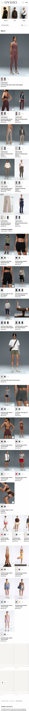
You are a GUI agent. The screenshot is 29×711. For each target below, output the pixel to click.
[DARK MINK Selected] (2, 183)
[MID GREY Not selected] (5, 569)
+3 (22, 113)
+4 (7, 569)
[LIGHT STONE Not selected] (19, 114)
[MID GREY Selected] (16, 602)
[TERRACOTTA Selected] (16, 441)
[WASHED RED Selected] (2, 534)
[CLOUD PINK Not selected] (5, 474)
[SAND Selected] (13, 534)
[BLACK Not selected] (8, 217)
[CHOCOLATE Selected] (2, 441)
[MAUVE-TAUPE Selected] (2, 79)
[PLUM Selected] (2, 114)
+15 (8, 79)
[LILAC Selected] (2, 634)
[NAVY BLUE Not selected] (5, 148)
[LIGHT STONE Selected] (2, 148)
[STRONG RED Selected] (16, 474)
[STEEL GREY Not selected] (5, 79)
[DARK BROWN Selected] (16, 323)
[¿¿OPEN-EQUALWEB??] (3, 682)
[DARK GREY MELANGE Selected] (16, 409)
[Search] (23, 2)
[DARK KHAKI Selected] (2, 377)
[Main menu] (2, 2)
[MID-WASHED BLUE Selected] (2, 602)
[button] (5, 682)
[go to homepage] (11, 2)
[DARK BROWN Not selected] (22, 290)
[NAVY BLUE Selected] (16, 217)
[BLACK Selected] (2, 258)
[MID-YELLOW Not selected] (19, 602)
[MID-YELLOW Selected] (16, 569)
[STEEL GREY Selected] (2, 474)
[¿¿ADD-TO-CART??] (27, 75)
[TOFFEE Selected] (2, 569)
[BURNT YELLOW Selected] (25, 534)
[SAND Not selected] (5, 217)
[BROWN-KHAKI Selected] (16, 183)
